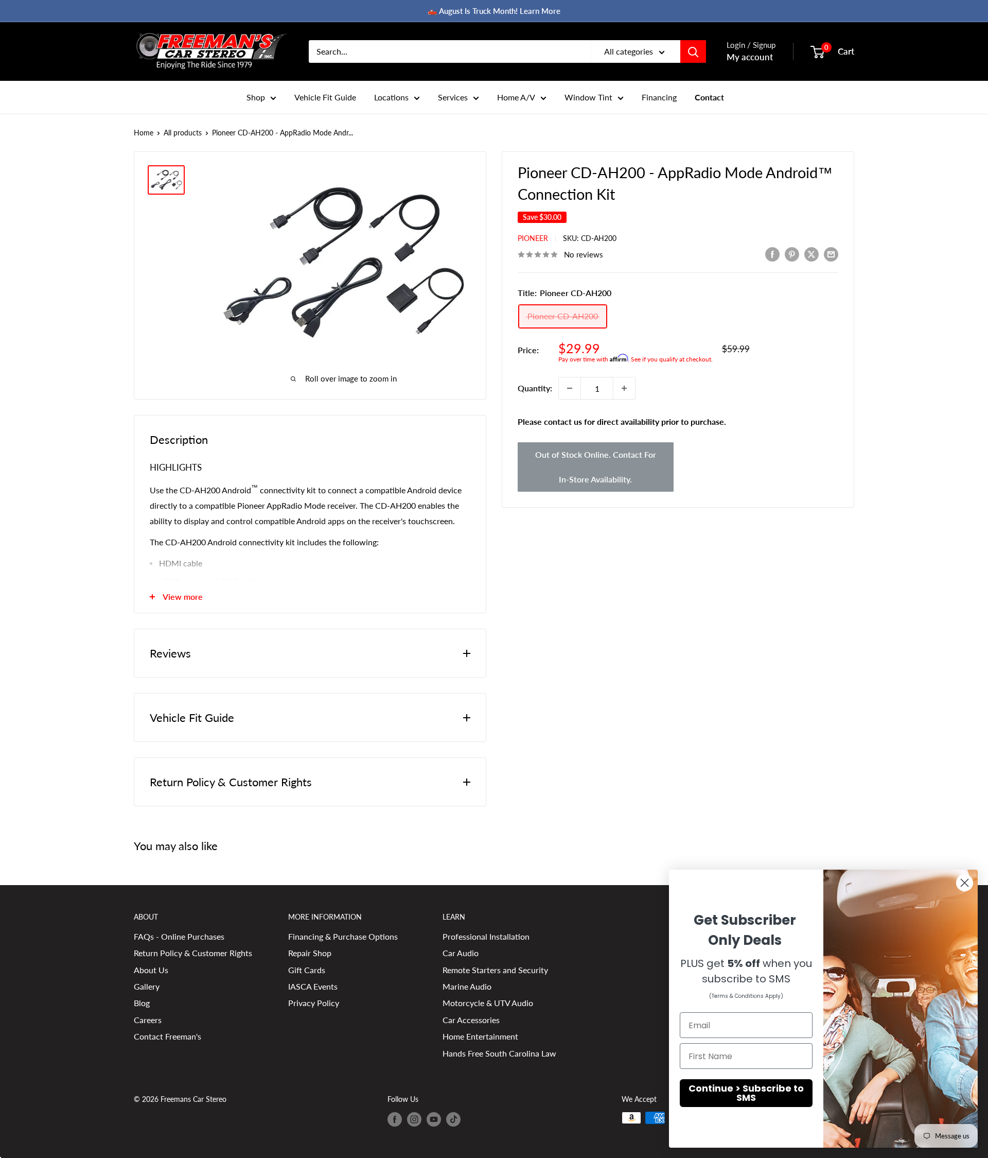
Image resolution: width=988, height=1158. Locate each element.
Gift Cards (306, 970)
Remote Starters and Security (495, 970)
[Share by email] (831, 254)
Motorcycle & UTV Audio (488, 1003)
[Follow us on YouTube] (434, 1119)
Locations (391, 97)
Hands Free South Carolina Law (499, 1053)
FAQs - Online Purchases (179, 936)
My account (750, 56)
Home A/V (516, 97)
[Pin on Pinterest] (792, 254)
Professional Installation (486, 936)
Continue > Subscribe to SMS (746, 1093)
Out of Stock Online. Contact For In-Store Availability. (595, 467)
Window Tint (588, 97)
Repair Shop (309, 953)
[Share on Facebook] (772, 254)
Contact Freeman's (167, 1036)
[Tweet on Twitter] (811, 254)
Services (453, 97)
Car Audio (461, 953)
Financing (659, 97)
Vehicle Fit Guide (325, 97)
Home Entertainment (480, 1036)
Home (143, 132)
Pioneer (533, 238)
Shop (255, 97)
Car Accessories (471, 1020)
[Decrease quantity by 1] (569, 388)
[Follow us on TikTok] (453, 1119)
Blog (142, 1003)
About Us (151, 970)
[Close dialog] (965, 883)
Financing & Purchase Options (343, 936)
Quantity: (535, 388)
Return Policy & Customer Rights (193, 953)
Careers (148, 1020)
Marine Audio (467, 986)
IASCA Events (313, 986)
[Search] (693, 51)
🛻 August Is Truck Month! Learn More (494, 10)
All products (183, 132)
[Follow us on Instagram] (414, 1119)
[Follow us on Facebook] (394, 1119)
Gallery (147, 986)
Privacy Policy (313, 1003)
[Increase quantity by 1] (624, 388)
